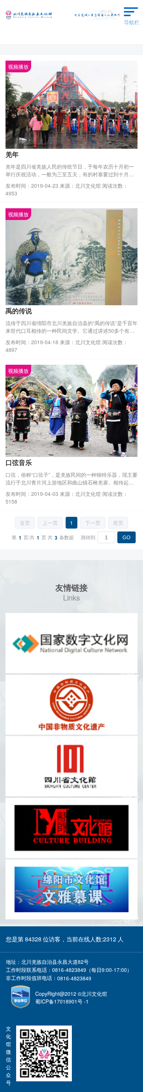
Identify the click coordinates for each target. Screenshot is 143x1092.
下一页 (92, 522)
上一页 (50, 522)
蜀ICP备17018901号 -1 (62, 1001)
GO (126, 537)
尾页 (118, 522)
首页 (25, 522)
